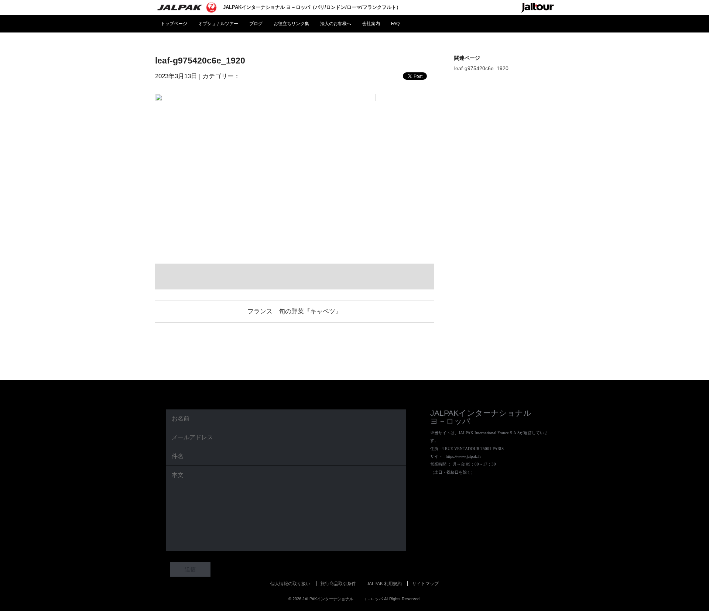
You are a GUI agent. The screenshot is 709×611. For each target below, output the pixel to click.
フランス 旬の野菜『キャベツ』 (294, 311)
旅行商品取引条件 (338, 583)
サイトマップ (425, 583)
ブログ (256, 23)
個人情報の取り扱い (290, 583)
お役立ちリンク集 (291, 23)
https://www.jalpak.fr (463, 456)
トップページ (174, 23)
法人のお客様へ (335, 23)
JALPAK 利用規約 (384, 583)
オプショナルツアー (218, 23)
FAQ (395, 23)
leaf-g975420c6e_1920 (481, 68)
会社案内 (371, 23)
